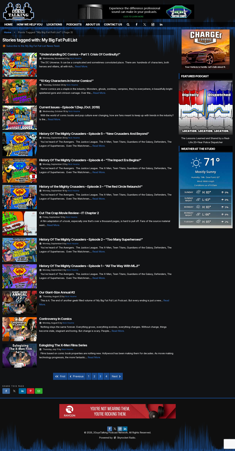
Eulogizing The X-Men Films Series (63, 345)
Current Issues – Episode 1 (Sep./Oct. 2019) (69, 107)
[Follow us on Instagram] (120, 428)
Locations (54, 24)
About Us (93, 24)
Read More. (81, 66)
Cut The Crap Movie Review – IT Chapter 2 (69, 213)
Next (115, 376)
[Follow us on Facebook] (109, 428)
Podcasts (74, 24)
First (62, 376)
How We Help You (29, 24)
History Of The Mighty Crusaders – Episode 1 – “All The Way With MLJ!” (89, 266)
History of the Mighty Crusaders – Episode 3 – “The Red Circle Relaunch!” (90, 186)
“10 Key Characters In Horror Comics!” (66, 81)
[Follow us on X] (114, 428)
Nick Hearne (76, 58)
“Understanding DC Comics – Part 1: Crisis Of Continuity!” (79, 54)
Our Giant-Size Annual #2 (57, 292)
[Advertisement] (136, 11)
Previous (78, 376)
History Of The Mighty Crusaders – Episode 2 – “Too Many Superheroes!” (91, 239)
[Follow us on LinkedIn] (125, 428)
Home (8, 24)
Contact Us (113, 24)
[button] (128, 24)
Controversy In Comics (55, 319)
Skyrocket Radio (126, 437)
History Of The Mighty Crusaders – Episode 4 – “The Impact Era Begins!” (90, 160)
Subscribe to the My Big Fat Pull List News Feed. (33, 45)
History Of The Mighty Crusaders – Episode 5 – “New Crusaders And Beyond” (94, 134)
